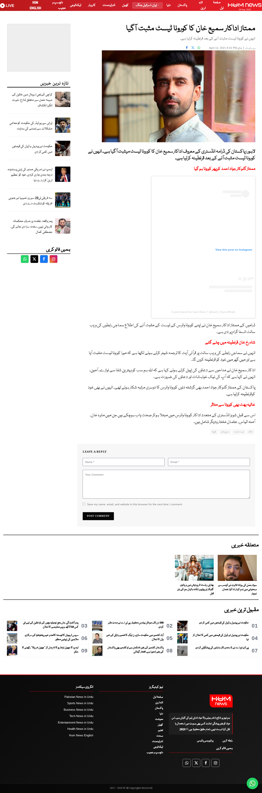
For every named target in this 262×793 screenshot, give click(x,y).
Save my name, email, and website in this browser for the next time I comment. (135, 504)
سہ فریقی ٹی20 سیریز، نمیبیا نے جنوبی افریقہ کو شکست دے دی (30, 201)
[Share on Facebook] (187, 47)
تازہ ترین (159, 703)
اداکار (250, 431)
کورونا (214, 431)
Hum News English (81, 735)
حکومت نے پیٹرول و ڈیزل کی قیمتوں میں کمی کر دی (32, 149)
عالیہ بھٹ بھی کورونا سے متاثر (233, 405)
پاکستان (182, 5)
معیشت (159, 719)
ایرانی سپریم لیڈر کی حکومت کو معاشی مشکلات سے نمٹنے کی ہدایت (30, 126)
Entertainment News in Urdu (75, 722)
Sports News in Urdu (80, 703)
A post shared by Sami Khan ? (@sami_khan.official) (203, 311)
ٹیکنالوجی (75, 5)
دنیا (168, 5)
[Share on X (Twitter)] (193, 47)
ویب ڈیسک (250, 48)
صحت (160, 736)
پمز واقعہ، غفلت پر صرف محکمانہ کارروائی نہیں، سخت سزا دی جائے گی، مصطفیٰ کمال (31, 227)
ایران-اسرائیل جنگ (146, 5)
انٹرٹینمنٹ (109, 5)
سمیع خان (225, 431)
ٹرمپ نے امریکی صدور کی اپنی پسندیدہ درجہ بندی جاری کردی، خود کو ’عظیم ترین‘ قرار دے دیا (30, 175)
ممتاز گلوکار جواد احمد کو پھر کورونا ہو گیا (224, 169)
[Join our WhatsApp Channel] (252, 783)
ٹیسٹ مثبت (239, 431)
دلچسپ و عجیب (155, 752)
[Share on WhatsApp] (199, 47)
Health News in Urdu (80, 728)
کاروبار (92, 5)
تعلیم (160, 730)
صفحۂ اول (158, 697)
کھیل (125, 5)
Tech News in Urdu (81, 716)
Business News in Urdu (78, 709)
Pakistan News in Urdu (78, 696)
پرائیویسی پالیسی (205, 741)
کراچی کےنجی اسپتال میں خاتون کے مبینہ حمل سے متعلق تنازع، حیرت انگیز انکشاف (32, 100)
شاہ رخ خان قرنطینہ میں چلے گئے (230, 342)
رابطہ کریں (227, 741)
